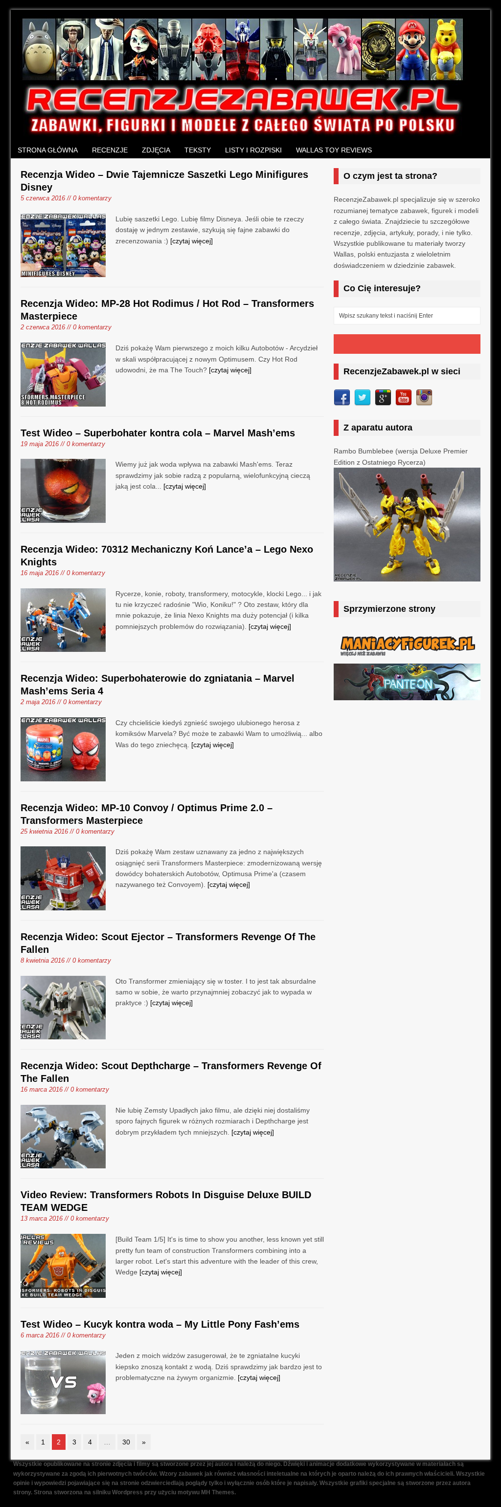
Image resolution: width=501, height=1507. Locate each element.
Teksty (197, 150)
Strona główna (48, 150)
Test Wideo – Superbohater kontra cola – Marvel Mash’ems (158, 433)
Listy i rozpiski (253, 150)
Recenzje (110, 150)
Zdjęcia (156, 150)
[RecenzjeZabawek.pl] (243, 131)
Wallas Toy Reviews (334, 150)
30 (126, 1442)
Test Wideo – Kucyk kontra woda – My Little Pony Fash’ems (160, 1324)
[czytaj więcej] (191, 241)
